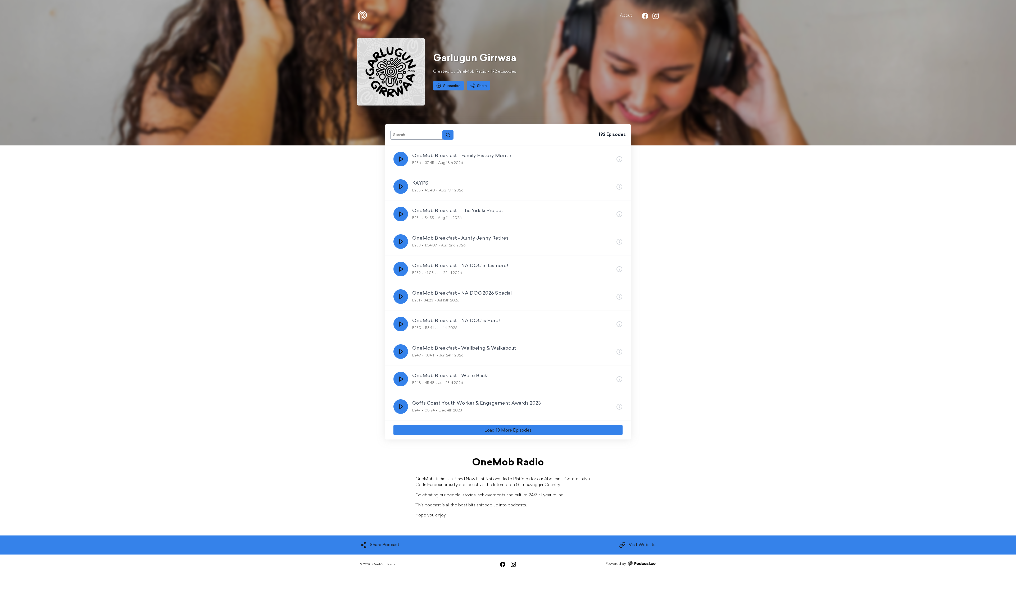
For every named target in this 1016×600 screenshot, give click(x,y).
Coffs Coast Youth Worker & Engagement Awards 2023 (476, 403)
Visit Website (642, 545)
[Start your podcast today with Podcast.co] (641, 564)
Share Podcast (384, 545)
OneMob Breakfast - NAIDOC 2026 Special (462, 293)
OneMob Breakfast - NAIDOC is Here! (456, 321)
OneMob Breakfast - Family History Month (461, 156)
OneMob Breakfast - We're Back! (450, 376)
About (626, 15)
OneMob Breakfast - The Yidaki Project (457, 211)
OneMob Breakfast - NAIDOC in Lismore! (460, 266)
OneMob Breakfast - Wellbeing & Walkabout (464, 348)
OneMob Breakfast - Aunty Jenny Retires (460, 238)
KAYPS (420, 183)
